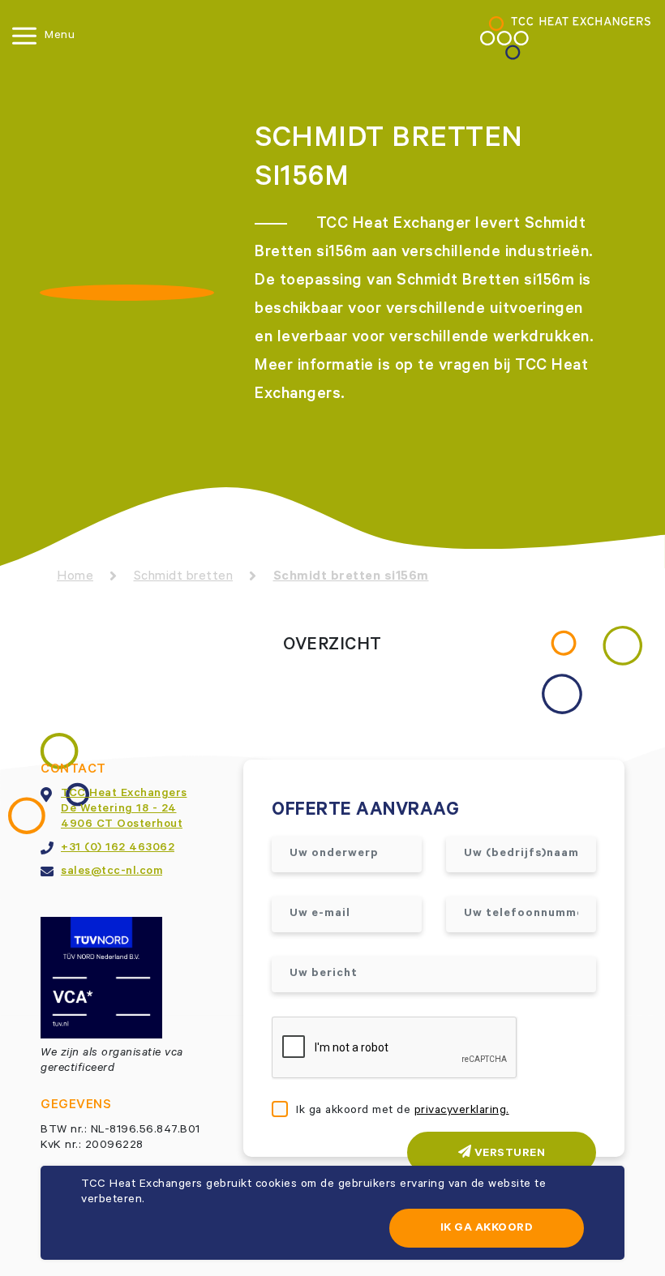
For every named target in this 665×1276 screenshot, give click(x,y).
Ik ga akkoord (487, 1228)
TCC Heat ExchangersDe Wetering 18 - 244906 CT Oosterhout (124, 810)
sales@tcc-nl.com (111, 872)
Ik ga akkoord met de (402, 1111)
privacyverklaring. (461, 1111)
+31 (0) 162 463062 (117, 848)
